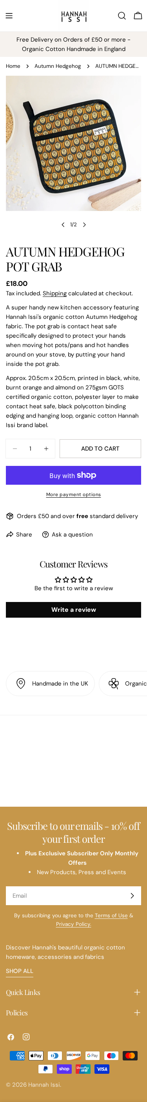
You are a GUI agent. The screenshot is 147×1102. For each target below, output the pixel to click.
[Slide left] (63, 224)
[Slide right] (84, 224)
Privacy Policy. (73, 924)
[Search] (122, 16)
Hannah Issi (44, 1085)
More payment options (73, 494)
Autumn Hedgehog (57, 66)
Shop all (19, 971)
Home (13, 66)
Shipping (55, 293)
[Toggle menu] (9, 16)
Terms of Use (111, 915)
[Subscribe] (132, 895)
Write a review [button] (73, 610)
